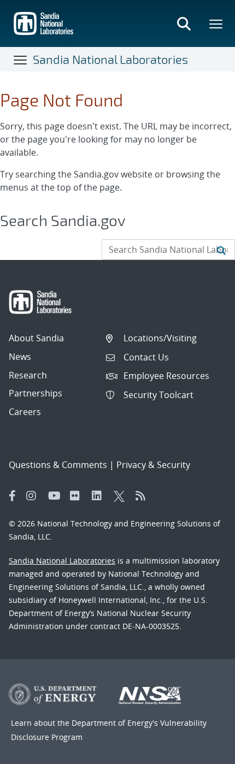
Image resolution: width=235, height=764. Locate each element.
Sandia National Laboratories (110, 59)
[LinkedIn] (100, 496)
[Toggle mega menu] (216, 23)
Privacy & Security (153, 465)
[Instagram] (34, 496)
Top (202, 751)
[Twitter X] (122, 496)
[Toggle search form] (184, 23)
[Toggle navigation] (21, 60)
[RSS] (144, 496)
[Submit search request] (221, 249)
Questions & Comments (58, 465)
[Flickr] (78, 496)
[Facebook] (12, 496)
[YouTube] (56, 496)
